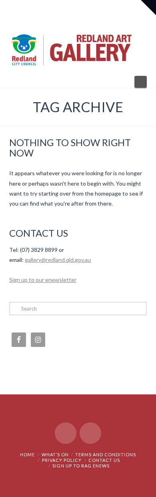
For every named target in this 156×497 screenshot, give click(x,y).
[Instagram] (90, 433)
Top (147, 486)
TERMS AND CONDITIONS (105, 454)
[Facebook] (65, 433)
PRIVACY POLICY (62, 460)
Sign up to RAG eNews (81, 465)
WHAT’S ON (55, 454)
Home (27, 454)
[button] (140, 82)
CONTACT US (104, 460)
